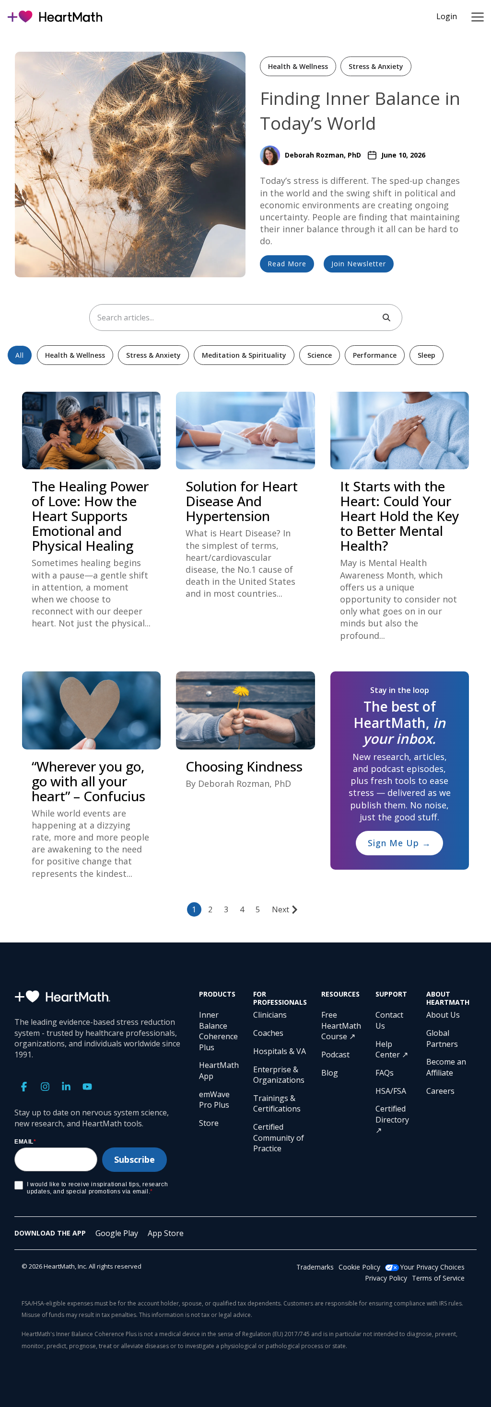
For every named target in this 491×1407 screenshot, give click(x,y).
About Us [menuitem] (443, 1015)
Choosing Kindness (244, 766)
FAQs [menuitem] (384, 1072)
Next (280, 909)
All (19, 355)
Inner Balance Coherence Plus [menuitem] (219, 1031)
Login (446, 16)
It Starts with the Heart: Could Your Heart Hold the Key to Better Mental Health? (399, 516)
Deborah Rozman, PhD (323, 154)
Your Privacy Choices (432, 1266)
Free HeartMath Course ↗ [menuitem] (341, 1026)
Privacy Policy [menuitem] (386, 1277)
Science (319, 355)
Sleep (426, 355)
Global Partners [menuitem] (442, 1038)
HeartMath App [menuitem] (219, 1070)
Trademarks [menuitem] (315, 1266)
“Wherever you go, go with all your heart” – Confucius (88, 781)
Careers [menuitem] (440, 1091)
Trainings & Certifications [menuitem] (277, 1103)
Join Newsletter (358, 263)
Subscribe (134, 1159)
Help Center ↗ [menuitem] (391, 1049)
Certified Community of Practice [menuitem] (279, 1138)
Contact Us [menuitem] (390, 1020)
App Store (166, 1233)
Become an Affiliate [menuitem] (447, 1067)
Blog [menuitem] (329, 1072)
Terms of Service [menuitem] (438, 1277)
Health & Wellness (298, 66)
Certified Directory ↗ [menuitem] (393, 1119)
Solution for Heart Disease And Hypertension (242, 501)
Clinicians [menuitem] (270, 1015)
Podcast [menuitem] (335, 1054)
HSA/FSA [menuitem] (390, 1091)
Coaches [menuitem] (268, 1033)
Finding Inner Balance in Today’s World (360, 110)
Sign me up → (399, 843)
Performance (375, 355)
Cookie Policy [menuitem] (359, 1266)
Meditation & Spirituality (244, 355)
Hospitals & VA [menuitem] (279, 1051)
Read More (287, 263)
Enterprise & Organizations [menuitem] (278, 1074)
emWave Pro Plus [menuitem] (215, 1099)
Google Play (116, 1233)
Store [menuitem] (209, 1123)
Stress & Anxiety (376, 66)
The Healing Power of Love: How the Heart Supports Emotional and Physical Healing (90, 516)
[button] (477, 16)
